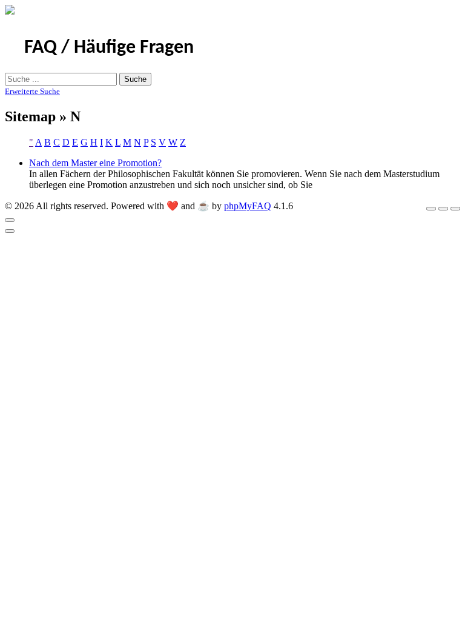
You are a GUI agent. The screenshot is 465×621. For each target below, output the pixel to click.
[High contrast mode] (455, 208)
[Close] (10, 220)
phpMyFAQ (247, 206)
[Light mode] (431, 208)
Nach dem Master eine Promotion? (95, 163)
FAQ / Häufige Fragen (109, 48)
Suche (135, 79)
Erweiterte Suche (32, 91)
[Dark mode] (443, 208)
